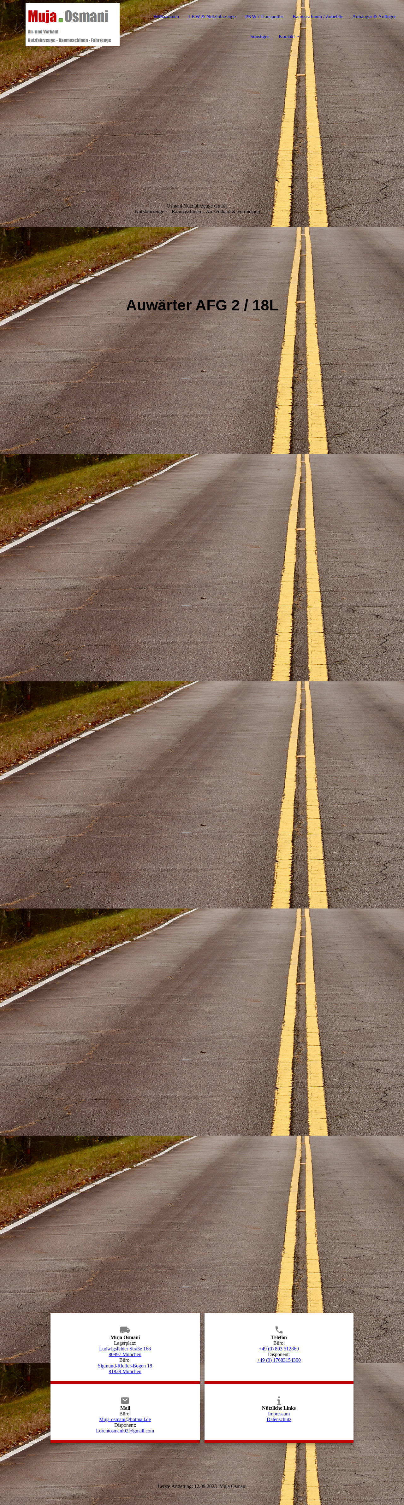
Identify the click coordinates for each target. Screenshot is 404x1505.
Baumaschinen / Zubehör (318, 16)
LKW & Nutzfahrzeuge (212, 16)
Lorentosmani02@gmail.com (125, 1430)
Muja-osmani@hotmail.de (125, 1419)
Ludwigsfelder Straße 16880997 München (125, 1351)
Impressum (279, 1413)
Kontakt (287, 36)
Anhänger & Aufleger (374, 16)
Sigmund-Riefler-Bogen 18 (125, 1365)
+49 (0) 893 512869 (279, 1348)
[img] (72, 25)
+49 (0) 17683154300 (279, 1360)
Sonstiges (259, 36)
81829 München (125, 1371)
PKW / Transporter (264, 16)
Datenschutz (279, 1419)
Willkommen (166, 16)
